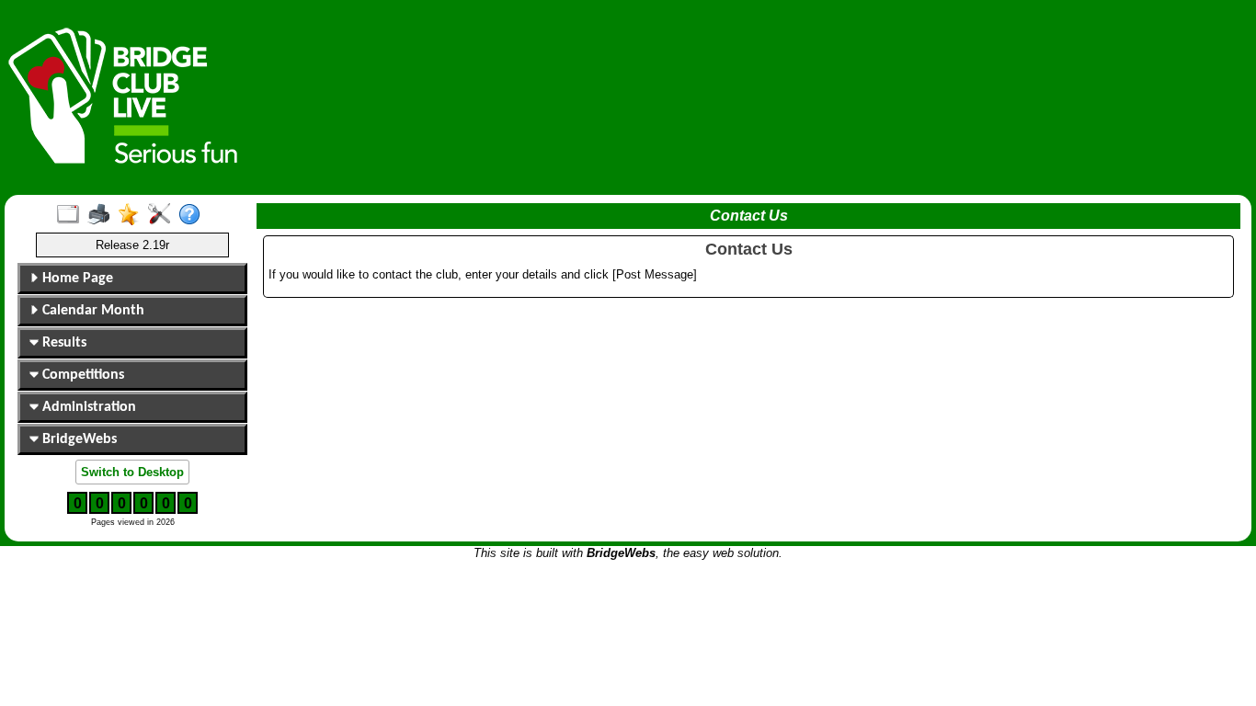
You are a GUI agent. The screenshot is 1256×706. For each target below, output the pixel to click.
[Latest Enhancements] (133, 215)
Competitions (81, 375)
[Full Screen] (72, 215)
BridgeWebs (78, 439)
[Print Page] (102, 215)
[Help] (193, 215)
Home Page (76, 278)
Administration (87, 407)
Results (62, 343)
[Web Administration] (163, 215)
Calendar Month (91, 310)
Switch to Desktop (132, 472)
